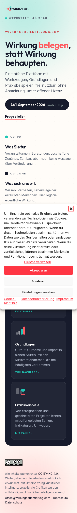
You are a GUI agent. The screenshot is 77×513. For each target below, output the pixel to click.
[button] (71, 209)
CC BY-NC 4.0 (48, 473)
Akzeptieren (38, 270)
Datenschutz (13, 502)
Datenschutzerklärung (37, 299)
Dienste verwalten (37, 262)
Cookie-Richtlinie (10, 301)
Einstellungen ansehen (38, 292)
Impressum (64, 299)
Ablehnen (38, 281)
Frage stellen (15, 116)
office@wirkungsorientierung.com (27, 498)
